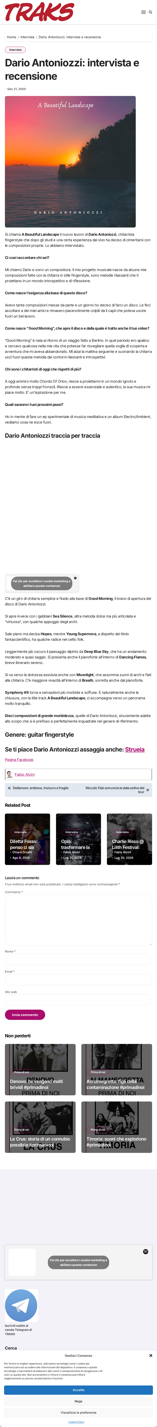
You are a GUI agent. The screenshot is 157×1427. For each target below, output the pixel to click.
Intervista (15, 49)
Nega (78, 1401)
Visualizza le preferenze (78, 1412)
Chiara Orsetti (22, 852)
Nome (10, 951)
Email (10, 971)
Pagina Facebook (19, 759)
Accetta (78, 1390)
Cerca (11, 1348)
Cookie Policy (76, 1422)
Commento (14, 892)
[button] (151, 1355)
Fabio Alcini (25, 774)
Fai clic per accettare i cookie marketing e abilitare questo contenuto (41, 583)
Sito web (11, 992)
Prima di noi (21, 1072)
